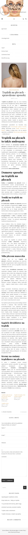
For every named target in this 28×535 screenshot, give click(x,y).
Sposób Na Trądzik (14, 7)
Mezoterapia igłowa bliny (20, 132)
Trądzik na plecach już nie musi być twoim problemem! (6, 396)
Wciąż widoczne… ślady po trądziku (10, 500)
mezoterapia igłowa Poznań (18, 126)
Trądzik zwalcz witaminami (8, 510)
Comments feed (5, 54)
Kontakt (21, 530)
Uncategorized (5, 38)
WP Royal (17, 532)
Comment (3, 456)
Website (3, 442)
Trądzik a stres (5, 403)
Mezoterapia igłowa (14, 530)
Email (3, 435)
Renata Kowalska (7, 412)
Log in (3, 47)
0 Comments (23, 412)
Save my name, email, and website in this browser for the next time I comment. (11, 452)
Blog (24, 530)
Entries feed (4, 51)
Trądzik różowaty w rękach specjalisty (11, 514)
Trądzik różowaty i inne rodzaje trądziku (19, 395)
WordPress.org (5, 58)
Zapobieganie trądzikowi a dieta (9, 497)
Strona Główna (5, 530)
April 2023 (4, 29)
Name (3, 428)
